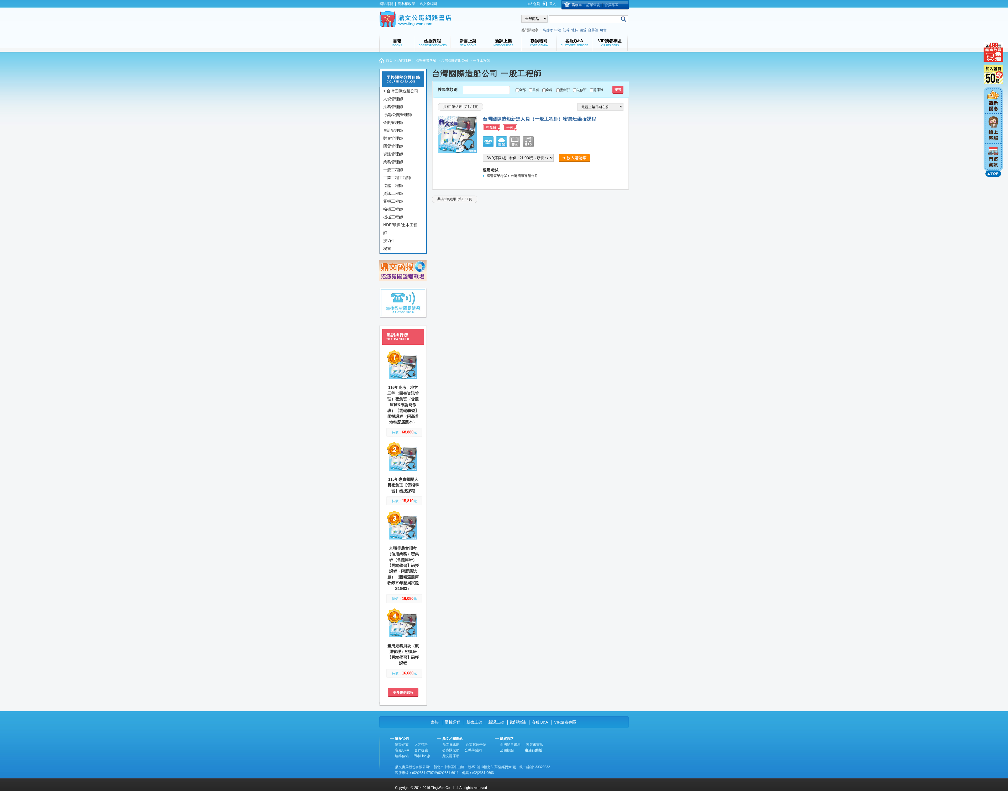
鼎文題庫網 (450, 756)
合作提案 (421, 750)
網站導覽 (386, 4)
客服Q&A (540, 722)
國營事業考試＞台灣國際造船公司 (512, 176)
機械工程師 (393, 217)
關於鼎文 (402, 744)
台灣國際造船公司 (454, 60)
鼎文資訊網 (450, 744)
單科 (535, 90)
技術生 (389, 240)
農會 (603, 30)
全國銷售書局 (510, 744)
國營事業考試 (426, 60)
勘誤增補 (518, 722)
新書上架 (474, 722)
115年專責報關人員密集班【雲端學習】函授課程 (403, 485)
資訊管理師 (393, 154)
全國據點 (507, 750)
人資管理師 (393, 99)
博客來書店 (534, 744)
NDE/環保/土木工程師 (400, 229)
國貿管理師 (393, 146)
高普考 (548, 30)
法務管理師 (393, 106)
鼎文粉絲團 (428, 4)
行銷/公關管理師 (397, 114)
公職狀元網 (450, 750)
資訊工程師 (393, 193)
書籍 (435, 722)
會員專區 (611, 5)
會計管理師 (393, 130)
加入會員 (533, 4)
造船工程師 (393, 185)
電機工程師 (393, 201)
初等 (566, 30)
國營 (583, 30)
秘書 (387, 248)
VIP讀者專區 (565, 722)
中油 (557, 30)
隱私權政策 (406, 4)
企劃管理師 (393, 122)
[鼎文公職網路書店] (415, 19)
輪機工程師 (393, 209)
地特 (574, 30)
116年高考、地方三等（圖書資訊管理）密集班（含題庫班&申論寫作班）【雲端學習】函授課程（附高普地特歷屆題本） (403, 404)
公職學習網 (473, 750)
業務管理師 (393, 162)
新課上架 (496, 722)
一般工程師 (393, 169)
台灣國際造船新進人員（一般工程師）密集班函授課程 (539, 119)
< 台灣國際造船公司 (400, 91)
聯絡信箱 (402, 756)
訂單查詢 (593, 5)
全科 (549, 90)
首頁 (389, 60)
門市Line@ (421, 756)
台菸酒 (593, 30)
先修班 (581, 90)
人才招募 (421, 744)
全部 (522, 90)
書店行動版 (533, 750)
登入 (552, 4)
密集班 (565, 90)
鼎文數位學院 (476, 744)
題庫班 (598, 90)
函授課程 (404, 60)
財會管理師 (393, 138)
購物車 (577, 5)
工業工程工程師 (397, 177)
